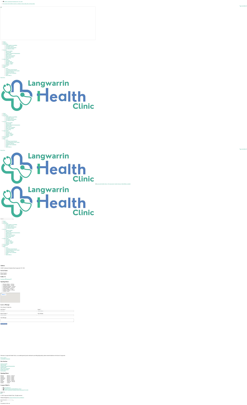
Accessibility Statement (5, 358)
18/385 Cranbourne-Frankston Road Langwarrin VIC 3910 (16, 389)
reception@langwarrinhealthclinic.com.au (15, 274)
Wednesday (5, 286)
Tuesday (4, 285)
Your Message (3, 317)
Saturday (5, 290)
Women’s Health (4, 363)
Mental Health (3, 367)
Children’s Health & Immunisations (8, 366)
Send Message (4, 323)
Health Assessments (5, 369)
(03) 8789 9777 (10, 273)
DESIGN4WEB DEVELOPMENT (16, 397)
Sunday (4, 291)
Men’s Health (3, 365)
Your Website (40, 313)
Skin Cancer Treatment (5, 368)
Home (4, 260)
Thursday (5, 287)
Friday (4, 288)
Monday (4, 284)
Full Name (3, 309)
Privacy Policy (3, 357)
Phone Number (4, 313)
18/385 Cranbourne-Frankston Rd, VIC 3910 (13, 1)
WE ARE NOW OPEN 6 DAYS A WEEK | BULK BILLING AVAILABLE (19, 3)
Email (39, 309)
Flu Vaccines (3, 370)
